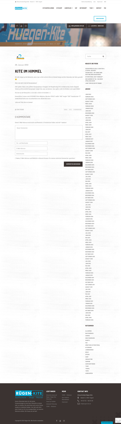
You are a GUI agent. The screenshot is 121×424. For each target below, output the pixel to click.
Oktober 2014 (89, 197)
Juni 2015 (88, 179)
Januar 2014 (89, 219)
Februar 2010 (89, 320)
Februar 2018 (89, 127)
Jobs (94, 1)
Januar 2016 (89, 162)
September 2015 (90, 172)
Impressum (99, 1)
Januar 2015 (89, 190)
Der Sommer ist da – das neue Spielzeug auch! (94, 80)
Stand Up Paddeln (50, 401)
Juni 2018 (88, 120)
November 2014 (89, 195)
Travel (87, 368)
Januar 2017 (89, 141)
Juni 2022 (88, 94)
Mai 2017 (87, 132)
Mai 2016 (87, 153)
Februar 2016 (89, 160)
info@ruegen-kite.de (86, 404)
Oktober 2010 (89, 310)
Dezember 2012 (89, 249)
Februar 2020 (89, 106)
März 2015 (88, 186)
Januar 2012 (89, 275)
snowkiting (88, 359)
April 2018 (88, 122)
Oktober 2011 (89, 282)
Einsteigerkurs (90, 338)
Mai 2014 (87, 209)
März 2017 (88, 136)
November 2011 (89, 280)
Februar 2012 (89, 273)
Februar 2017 (89, 139)
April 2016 (88, 155)
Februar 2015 (89, 188)
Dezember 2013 (89, 221)
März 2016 (88, 158)
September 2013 (90, 228)
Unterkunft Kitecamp (51, 404)
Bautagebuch (89, 333)
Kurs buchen (100, 18)
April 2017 (88, 134)
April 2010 (88, 317)
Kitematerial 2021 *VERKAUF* (94, 77)
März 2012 (88, 270)
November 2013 (89, 223)
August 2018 (89, 115)
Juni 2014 (88, 207)
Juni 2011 (87, 292)
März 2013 (88, 242)
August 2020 (89, 101)
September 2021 (90, 99)
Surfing (87, 361)
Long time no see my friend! (93, 83)
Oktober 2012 (89, 254)
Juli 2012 (88, 261)
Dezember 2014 (89, 193)
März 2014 (88, 214)
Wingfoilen (68, 8)
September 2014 (90, 200)
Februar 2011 (89, 301)
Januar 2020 (89, 108)
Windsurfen (89, 373)
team (86, 366)
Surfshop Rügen (90, 364)
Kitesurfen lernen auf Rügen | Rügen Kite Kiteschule (51, 397)
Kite (70, 109)
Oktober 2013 (89, 226)
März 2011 (88, 299)
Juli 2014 (88, 205)
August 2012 (89, 259)
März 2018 (88, 125)
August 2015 (89, 174)
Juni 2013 (88, 235)
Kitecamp (59, 8)
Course (87, 335)
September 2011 (90, 284)
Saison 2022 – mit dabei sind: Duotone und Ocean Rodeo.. (93, 73)
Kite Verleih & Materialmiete (65, 398)
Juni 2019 (88, 111)
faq (86, 343)
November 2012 (89, 252)
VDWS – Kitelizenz (51, 406)
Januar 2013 (89, 247)
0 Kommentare (77, 109)
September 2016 (90, 148)
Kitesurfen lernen (48, 8)
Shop (86, 357)
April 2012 (88, 268)
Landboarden (89, 350)
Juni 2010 (88, 313)
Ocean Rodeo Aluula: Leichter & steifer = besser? (94, 69)
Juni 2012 (88, 263)
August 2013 (89, 230)
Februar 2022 (89, 97)
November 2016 (89, 146)
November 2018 (89, 113)
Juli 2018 (88, 118)
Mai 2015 (87, 181)
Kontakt (98, 8)
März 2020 (88, 104)
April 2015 (88, 183)
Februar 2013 (89, 244)
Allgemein (88, 331)
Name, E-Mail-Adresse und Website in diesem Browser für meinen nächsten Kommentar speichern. (45, 158)
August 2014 (89, 202)
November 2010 (89, 308)
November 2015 (89, 167)
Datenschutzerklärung (86, 1)
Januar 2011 (88, 303)
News (65, 109)
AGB (105, 1)
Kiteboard (88, 347)
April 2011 (88, 296)
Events (87, 340)
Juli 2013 (88, 233)
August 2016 (89, 151)
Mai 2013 (87, 237)
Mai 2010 (87, 315)
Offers (87, 354)
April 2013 (88, 240)
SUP (76, 8)
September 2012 (90, 256)
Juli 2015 (88, 176)
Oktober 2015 (89, 169)
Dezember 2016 (89, 143)
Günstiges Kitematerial (92, 345)
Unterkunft (83, 8)
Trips (87, 371)
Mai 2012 (87, 266)
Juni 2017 (88, 129)
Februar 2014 (89, 216)
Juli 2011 (87, 289)
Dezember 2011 (89, 277)
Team (91, 8)
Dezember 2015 (89, 165)
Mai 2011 (87, 294)
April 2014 (88, 212)
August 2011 (88, 287)
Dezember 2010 (89, 306)
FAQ (105, 8)
